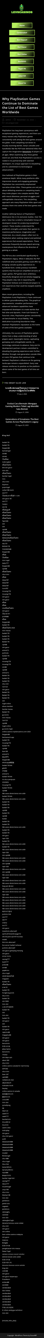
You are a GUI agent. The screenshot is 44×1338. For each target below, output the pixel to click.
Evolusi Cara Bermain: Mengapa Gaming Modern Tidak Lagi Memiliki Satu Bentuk (22, 406)
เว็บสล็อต (5, 459)
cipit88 (4, 529)
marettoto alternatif (9, 931)
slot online (6, 1231)
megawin (5, 979)
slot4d (4, 456)
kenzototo (6, 1043)
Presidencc (6, 1279)
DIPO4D (5, 1069)
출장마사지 (6, 1097)
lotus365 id (6, 1122)
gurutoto (5, 715)
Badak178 (5, 642)
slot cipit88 (6, 855)
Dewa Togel (6, 1251)
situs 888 (5, 1158)
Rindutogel (6, 1156)
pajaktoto (5, 970)
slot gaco (5, 835)
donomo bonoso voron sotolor (13, 1265)
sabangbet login (8, 1220)
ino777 (4, 925)
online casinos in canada (11, 1091)
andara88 (5, 1282)
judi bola (5, 653)
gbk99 (4, 768)
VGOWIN (5, 782)
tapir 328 (5, 838)
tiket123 (5, 1111)
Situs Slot (5, 1164)
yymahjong (6, 1105)
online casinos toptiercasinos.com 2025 (16, 732)
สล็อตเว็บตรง (6, 465)
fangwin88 (6, 448)
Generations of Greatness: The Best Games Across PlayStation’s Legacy (22, 420)
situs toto (5, 482)
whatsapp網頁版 (8, 762)
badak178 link (7, 765)
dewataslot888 (7, 1142)
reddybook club (8, 1080)
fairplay (5, 1088)
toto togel (5, 560)
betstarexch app (8, 737)
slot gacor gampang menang (12, 951)
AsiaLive (5, 1240)
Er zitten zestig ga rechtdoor (12, 1310)
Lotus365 (5, 1099)
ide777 (4, 920)
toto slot (5, 470)
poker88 (5, 965)
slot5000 (5, 1285)
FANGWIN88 (6, 549)
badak (4, 819)
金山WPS (5, 757)
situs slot (5, 684)
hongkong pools (8, 993)
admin (8, 120)
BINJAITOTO (6, 1175)
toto (3, 479)
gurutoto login (7, 729)
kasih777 (5, 962)
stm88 (4, 967)
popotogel (6, 487)
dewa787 (5, 580)
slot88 (4, 453)
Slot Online (6, 1290)
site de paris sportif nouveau (12, 937)
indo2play (5, 1130)
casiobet (5, 1215)
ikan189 (5, 751)
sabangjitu (6, 1212)
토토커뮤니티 (7, 1262)
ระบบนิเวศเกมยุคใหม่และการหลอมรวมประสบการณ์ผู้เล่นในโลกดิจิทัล (22, 389)
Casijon (4, 504)
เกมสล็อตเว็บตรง (8, 608)
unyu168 (5, 1189)
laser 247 (5, 1074)
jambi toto (6, 1203)
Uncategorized (12, 123)
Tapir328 (5, 521)
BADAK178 (6, 546)
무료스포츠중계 (7, 1307)
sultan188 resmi (8, 490)
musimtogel (6, 1187)
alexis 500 (5, 1060)
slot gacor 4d (6, 498)
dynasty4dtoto (7, 1170)
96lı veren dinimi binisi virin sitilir (14, 793)
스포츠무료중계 (7, 1007)
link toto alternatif (8, 942)
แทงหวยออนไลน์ (8, 976)
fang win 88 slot (7, 886)
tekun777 (5, 1184)
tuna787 (5, 588)
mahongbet (6, 462)
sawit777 (5, 1113)
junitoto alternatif (8, 948)
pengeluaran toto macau (11, 1248)
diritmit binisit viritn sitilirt (11, 1257)
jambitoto (5, 1201)
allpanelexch (6, 1083)
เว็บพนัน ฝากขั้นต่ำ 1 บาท (11, 496)
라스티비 (5, 1125)
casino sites (6, 1128)
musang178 (6, 591)
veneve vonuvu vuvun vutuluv (13, 1254)
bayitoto (5, 484)
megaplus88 (6, 1035)
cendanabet (6, 1288)
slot (3, 524)
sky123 (4, 543)
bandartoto (6, 1119)
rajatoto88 (6, 1032)
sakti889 (5, 1077)
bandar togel (6, 476)
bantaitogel (6, 451)
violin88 (5, 1271)
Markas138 (6, 1195)
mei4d (4, 939)
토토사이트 (6, 1046)
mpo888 (5, 1172)
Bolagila (5, 1243)
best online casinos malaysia (12, 1234)
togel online (6, 703)
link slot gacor (7, 467)
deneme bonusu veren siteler (12, 1223)
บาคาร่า (5, 987)
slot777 (4, 493)
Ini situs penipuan (8, 779)
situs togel (6, 973)
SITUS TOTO (6, 956)
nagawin (5, 1206)
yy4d (4, 1139)
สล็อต (4, 555)
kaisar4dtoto (6, 1167)
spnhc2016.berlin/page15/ (11, 934)
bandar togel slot (8, 1178)
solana (4, 923)
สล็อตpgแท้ (6, 510)
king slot (5, 1268)
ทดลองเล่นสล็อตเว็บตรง (10, 538)
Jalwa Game (6, 1049)
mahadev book (7, 1085)
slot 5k (4, 507)
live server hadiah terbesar (11, 945)
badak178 (5, 442)
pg (3, 1108)
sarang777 (6, 959)
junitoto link (6, 914)
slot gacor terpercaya (9, 1276)
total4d (4, 1153)
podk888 (5, 616)
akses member (7, 706)
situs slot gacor (7, 1136)
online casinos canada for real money (15, 1066)
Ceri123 (5, 687)
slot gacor (5, 597)
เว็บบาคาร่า (6, 614)
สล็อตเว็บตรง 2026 (8, 628)
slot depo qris (7, 1057)
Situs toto (5, 996)
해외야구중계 (7, 911)
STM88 (4, 771)
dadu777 (5, 563)
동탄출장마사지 (7, 1094)
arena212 (5, 650)
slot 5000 (5, 1001)
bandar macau (7, 709)
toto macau (6, 630)
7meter (4, 1055)
